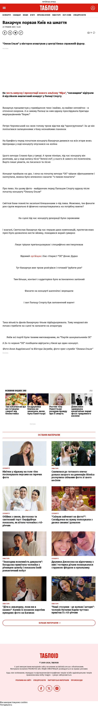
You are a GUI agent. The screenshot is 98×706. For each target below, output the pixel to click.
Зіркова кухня (43, 15)
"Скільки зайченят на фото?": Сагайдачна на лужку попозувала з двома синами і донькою (72, 519)
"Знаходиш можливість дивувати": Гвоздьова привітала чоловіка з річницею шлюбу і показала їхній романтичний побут (23, 566)
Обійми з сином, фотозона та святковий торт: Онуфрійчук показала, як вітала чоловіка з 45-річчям (23, 521)
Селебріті (6, 15)
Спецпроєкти (79, 15)
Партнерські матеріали (58, 680)
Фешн (25, 15)
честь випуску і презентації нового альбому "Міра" (36, 93)
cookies (24, 702)
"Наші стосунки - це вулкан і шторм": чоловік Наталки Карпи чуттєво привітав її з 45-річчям (73, 609)
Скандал (17, 15)
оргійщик (35, 256)
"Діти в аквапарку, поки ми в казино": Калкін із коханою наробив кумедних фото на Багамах (24, 609)
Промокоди (76, 680)
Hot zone (67, 15)
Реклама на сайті (23, 680)
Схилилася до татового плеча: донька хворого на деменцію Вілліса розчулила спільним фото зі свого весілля (73, 476)
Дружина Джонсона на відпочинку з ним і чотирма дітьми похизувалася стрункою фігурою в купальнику (73, 564)
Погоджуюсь (6, 705)
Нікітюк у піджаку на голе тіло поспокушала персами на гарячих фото (22, 474)
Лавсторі (56, 15)
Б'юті (32, 15)
